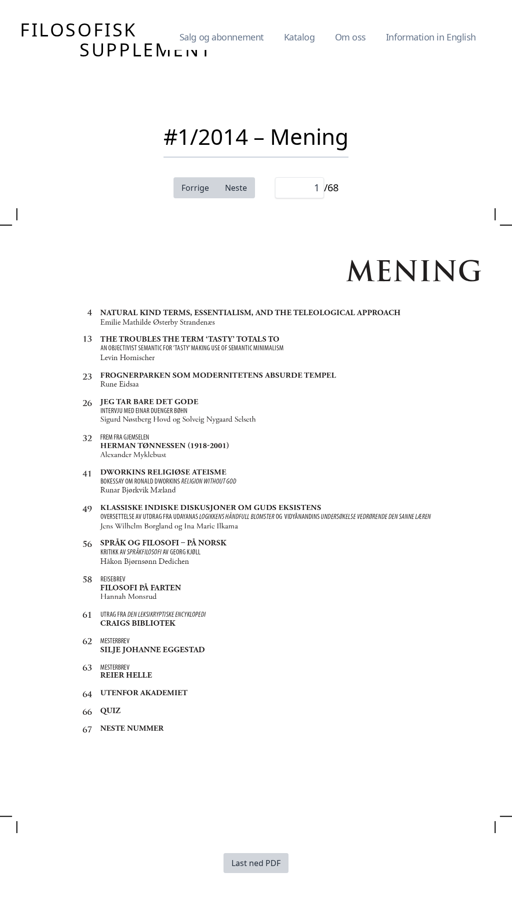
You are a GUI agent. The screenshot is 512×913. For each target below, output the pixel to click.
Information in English (431, 37)
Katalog (299, 37)
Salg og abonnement (222, 37)
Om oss (350, 37)
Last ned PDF (256, 863)
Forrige (195, 187)
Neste (236, 187)
